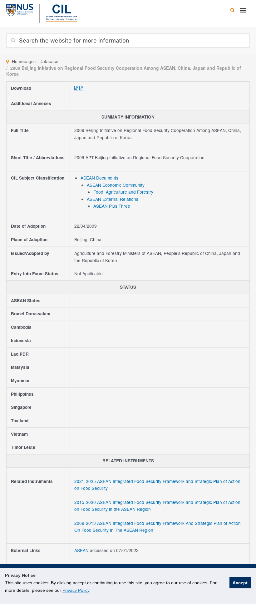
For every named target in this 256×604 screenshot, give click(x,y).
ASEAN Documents (99, 178)
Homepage (23, 61)
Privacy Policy (75, 590)
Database (48, 61)
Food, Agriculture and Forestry (123, 192)
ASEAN (82, 550)
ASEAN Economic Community (116, 185)
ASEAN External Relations (112, 199)
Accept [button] (240, 582)
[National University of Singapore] (19, 9)
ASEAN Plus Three (111, 206)
